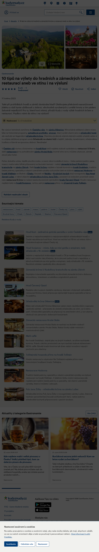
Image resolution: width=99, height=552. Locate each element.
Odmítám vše (27, 544)
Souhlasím (11, 544)
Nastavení (42, 544)
